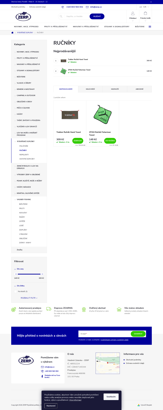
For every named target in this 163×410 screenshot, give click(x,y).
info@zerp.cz (49, 367)
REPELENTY (24, 155)
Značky (19, 250)
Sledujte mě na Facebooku (52, 376)
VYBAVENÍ (23, 234)
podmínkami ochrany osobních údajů (114, 340)
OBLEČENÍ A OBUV (24, 102)
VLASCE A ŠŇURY (24, 83)
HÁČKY (20, 114)
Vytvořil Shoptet (146, 405)
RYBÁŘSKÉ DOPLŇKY (25, 141)
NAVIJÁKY (23, 213)
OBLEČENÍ (23, 238)
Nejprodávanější (65, 89)
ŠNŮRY (22, 217)
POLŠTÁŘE (23, 146)
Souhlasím (111, 396)
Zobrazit (78, 141)
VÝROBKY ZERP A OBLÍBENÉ (28, 174)
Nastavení (51, 405)
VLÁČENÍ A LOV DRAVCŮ (27, 126)
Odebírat (138, 334)
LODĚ (21, 225)
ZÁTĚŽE (22, 221)
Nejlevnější (90, 89)
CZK (144, 7)
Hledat (97, 16)
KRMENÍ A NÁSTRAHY (26, 89)
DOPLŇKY (23, 230)
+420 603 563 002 (51, 371)
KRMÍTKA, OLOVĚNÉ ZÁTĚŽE (28, 193)
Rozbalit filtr (28, 298)
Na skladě (22, 291)
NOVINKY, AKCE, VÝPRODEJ (28, 52)
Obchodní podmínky (18, 7)
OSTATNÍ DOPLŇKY (27, 159)
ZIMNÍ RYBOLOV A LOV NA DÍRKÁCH (27, 167)
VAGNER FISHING (24, 199)
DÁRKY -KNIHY (25, 243)
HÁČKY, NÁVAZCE (24, 187)
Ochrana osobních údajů (37, 7)
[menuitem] (26, 26)
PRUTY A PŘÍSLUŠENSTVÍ (27, 58)
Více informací (75, 400)
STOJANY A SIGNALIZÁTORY (28, 70)
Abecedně (139, 89)
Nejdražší (115, 89)
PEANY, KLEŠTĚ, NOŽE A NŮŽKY (29, 181)
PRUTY (22, 208)
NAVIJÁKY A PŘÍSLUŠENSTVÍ (28, 64)
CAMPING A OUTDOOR (26, 95)
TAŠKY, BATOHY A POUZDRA (28, 120)
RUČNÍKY (23, 150)
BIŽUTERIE (21, 77)
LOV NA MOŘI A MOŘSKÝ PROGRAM (27, 134)
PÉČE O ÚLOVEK (23, 108)
